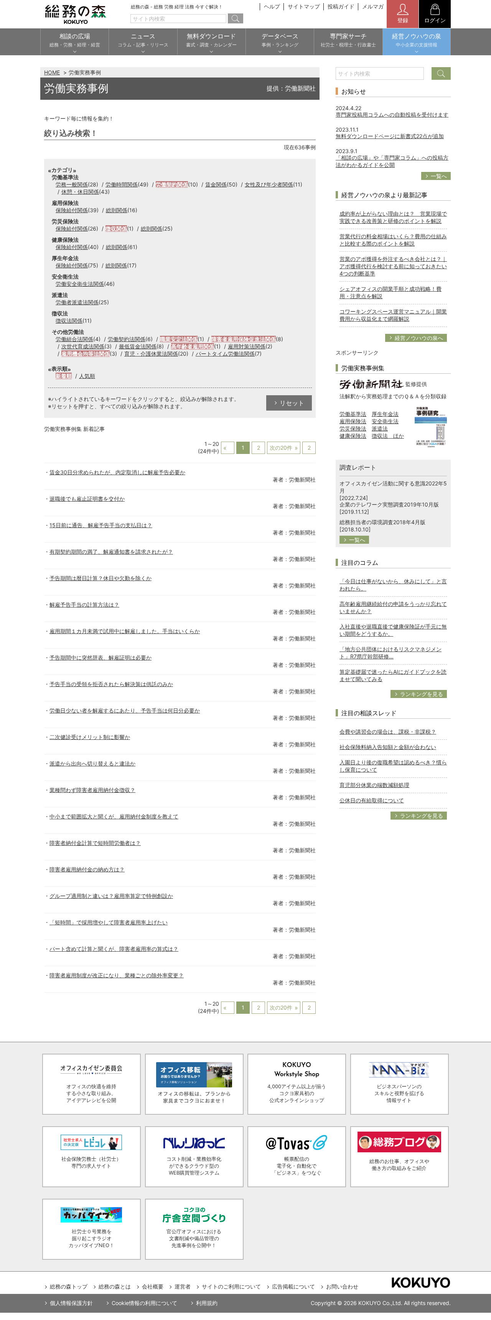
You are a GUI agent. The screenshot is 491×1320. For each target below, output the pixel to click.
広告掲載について (293, 1286)
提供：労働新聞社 (291, 88)
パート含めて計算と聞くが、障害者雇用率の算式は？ (113, 948)
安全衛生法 (385, 421)
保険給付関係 (72, 210)
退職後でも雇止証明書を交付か (87, 498)
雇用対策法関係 (246, 346)
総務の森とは (115, 1286)
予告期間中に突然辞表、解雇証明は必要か (100, 657)
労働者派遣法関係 (77, 302)
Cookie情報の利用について (144, 1303)
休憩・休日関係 (80, 191)
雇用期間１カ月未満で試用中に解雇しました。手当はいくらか (124, 631)
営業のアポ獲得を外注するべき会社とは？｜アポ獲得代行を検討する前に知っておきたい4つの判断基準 (393, 266)
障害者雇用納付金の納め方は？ (87, 869)
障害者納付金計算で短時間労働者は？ (95, 843)
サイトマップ (304, 6)
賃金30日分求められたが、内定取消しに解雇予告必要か (117, 472)
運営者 (183, 1286)
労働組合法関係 (74, 339)
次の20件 (281, 447)
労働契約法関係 (126, 339)
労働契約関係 (172, 184)
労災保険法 (352, 428)
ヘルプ (272, 6)
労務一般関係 (72, 184)
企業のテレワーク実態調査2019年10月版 (389, 504)
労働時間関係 (121, 184)
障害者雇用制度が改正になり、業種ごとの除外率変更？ (116, 975)
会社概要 (152, 1286)
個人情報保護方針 (71, 1303)
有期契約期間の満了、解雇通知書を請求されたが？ (111, 551)
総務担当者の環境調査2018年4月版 (382, 522)
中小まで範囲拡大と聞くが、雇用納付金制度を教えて (113, 816)
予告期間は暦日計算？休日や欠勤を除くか (100, 578)
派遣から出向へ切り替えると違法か (92, 763)
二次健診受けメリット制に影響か (89, 737)
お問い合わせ (342, 1286)
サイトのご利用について (231, 1286)
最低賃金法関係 (138, 346)
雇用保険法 (352, 421)
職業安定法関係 (179, 339)
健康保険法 (352, 435)
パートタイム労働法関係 (225, 353)
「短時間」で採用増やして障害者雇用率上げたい (108, 922)
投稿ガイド (341, 6)
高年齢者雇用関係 (192, 346)
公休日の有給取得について (371, 800)
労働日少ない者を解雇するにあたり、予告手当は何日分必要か (124, 710)
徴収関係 (116, 228)
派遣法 (380, 428)
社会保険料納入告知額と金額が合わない (387, 747)
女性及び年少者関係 (269, 184)
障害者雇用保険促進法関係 (243, 339)
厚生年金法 (385, 414)
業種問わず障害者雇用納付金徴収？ (92, 790)
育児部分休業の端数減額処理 (374, 785)
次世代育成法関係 (82, 346)
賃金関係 (216, 184)
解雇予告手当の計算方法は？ (84, 604)
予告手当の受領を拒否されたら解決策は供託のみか (111, 684)
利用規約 (206, 1303)
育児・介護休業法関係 (151, 353)
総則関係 (116, 210)
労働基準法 (352, 414)
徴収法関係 (69, 320)
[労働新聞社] (371, 383)
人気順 (87, 376)
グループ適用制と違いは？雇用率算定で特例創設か (111, 896)
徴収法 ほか (388, 435)
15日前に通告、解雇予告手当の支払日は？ (100, 525)
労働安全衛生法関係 (80, 283)
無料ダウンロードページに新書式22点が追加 (390, 136)
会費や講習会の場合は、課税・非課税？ (387, 731)
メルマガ (373, 6)
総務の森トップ (68, 1286)
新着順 (64, 376)
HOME (52, 72)
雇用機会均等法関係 (85, 353)
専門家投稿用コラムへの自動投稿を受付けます (392, 114)
